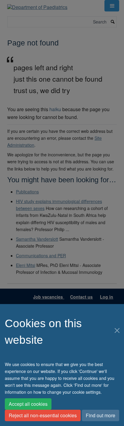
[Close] (117, 330)
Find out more (100, 415)
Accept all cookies (28, 403)
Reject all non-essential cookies (43, 415)
